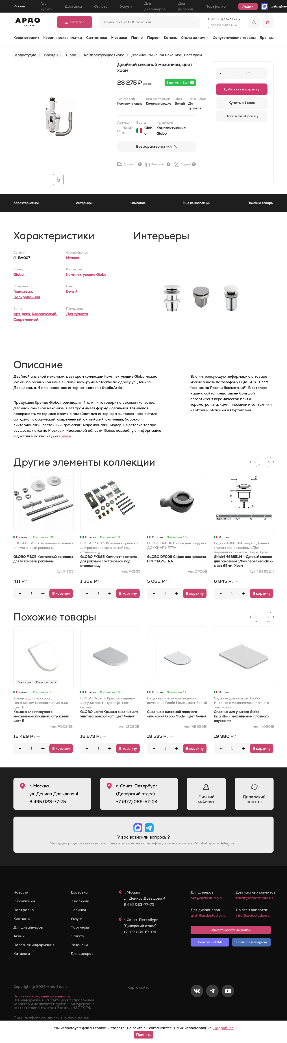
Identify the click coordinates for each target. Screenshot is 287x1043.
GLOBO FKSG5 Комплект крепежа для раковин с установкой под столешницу (108, 561)
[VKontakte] (197, 1006)
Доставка (73, 6)
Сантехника (96, 37)
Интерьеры (84, 203)
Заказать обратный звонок (230, 930)
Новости (20, 892)
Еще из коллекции (196, 203)
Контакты (21, 919)
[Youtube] (228, 1006)
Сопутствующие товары (234, 37)
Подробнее (223, 1027)
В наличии (80, 901)
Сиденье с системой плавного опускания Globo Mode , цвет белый (177, 714)
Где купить (46, 6)
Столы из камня (195, 37)
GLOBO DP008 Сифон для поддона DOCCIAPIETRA (176, 558)
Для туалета (77, 313)
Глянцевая (22, 291)
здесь (66, 436)
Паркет (153, 37)
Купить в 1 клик (242, 102)
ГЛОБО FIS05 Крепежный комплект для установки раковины (43, 545)
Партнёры (80, 927)
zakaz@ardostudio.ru (253, 898)
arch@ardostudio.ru (208, 915)
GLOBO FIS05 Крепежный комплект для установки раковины (43, 558)
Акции (248, 6)
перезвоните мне (224, 25)
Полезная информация (33, 945)
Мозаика (119, 37)
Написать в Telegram (251, 942)
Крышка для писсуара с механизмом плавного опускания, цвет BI (41, 702)
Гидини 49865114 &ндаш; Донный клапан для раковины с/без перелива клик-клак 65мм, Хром (242, 547)
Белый (72, 291)
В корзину (61, 593)
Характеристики (26, 203)
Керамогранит (26, 37)
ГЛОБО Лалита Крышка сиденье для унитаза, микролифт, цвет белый (107, 702)
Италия (72, 257)
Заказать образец (242, 116)
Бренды (267, 37)
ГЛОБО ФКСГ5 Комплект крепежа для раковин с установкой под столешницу (109, 547)
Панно (137, 37)
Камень (170, 37)
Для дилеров (185, 6)
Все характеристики (154, 146)
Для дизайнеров (155, 6)
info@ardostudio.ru (253, 915)
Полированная (26, 297)
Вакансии (79, 945)
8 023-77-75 (224, 19)
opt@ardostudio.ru (207, 898)
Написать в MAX (210, 942)
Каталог (77, 22)
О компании (24, 901)
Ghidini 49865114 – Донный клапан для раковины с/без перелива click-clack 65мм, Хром (243, 561)
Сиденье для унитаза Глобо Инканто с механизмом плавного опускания (241, 702)
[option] (58, 116)
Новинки (78, 910)
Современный (25, 319)
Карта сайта (139, 987)
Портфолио (215, 6)
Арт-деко (21, 313)
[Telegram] (212, 1006)
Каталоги (21, 954)
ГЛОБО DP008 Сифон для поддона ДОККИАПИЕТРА (176, 545)
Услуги (126, 6)
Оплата (101, 6)
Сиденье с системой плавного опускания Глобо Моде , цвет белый (177, 700)
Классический (44, 313)
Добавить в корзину (242, 89)
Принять (143, 1034)
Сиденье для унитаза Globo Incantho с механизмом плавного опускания (241, 716)
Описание (138, 203)
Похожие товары (261, 203)
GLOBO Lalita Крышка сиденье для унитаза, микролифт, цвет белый (109, 714)
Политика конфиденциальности (41, 996)
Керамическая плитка (62, 37)
